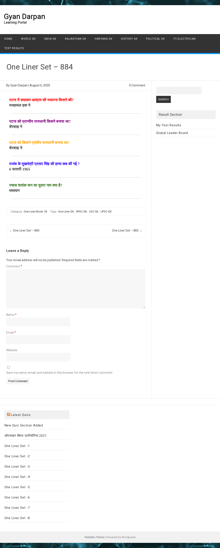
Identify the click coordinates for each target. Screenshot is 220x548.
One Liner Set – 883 (127, 230)
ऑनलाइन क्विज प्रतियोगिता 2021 (26, 436)
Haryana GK (103, 38)
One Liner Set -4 (17, 477)
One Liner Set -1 (17, 446)
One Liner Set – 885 (24, 230)
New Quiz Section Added (24, 425)
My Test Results (168, 125)
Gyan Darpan (24, 16)
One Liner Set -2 (17, 456)
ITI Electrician (184, 38)
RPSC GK (81, 211)
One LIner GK (66, 211)
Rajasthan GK (75, 38)
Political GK (155, 38)
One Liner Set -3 (17, 466)
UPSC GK (106, 211)
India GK (50, 38)
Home (8, 38)
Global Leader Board (172, 133)
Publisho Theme (94, 537)
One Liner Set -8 (17, 518)
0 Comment (137, 85)
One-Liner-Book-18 (35, 211)
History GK (129, 38)
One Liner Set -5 (17, 487)
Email (11, 332)
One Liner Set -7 (17, 508)
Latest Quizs (21, 415)
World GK (28, 38)
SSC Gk (93, 211)
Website (11, 350)
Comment (14, 266)
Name (11, 314)
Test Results (14, 48)
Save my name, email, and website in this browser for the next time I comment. (59, 372)
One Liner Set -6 (17, 497)
